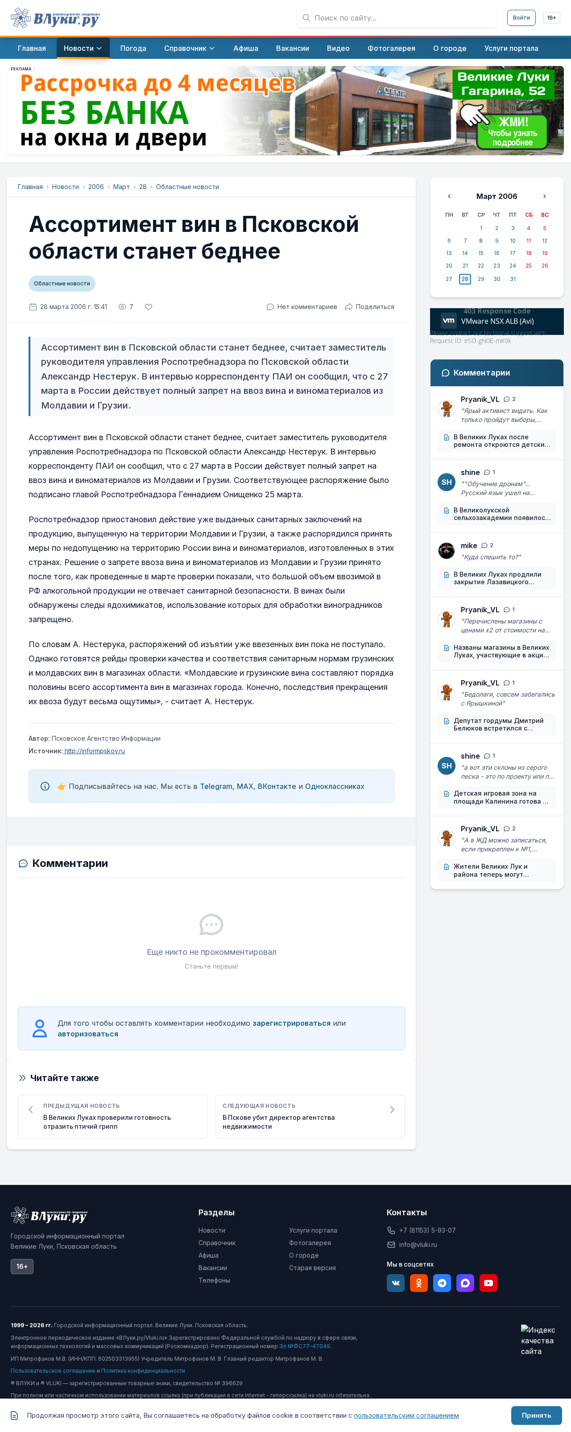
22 (481, 265)
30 (497, 279)
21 (465, 265)
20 (449, 265)
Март (121, 186)
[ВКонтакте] (396, 1283)
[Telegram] (442, 1283)
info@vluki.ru (418, 1244)
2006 (96, 186)
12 (544, 240)
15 (481, 253)
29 (481, 279)
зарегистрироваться (291, 1023)
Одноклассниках (334, 786)
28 (143, 186)
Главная (30, 186)
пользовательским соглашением (406, 1415)
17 (513, 253)
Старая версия (312, 1267)
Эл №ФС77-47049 (304, 1346)
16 (497, 253)
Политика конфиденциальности (143, 1370)
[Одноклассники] (419, 1283)
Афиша (209, 1255)
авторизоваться (88, 1033)
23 (496, 265)
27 (449, 279)
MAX (245, 786)
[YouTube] (488, 1283)
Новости (65, 186)
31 (513, 279)
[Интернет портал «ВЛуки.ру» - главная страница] (55, 18)
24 (512, 265)
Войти (521, 17)
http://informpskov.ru (94, 751)
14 (465, 253)
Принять (536, 1415)
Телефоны (214, 1280)
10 (513, 240)
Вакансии (213, 1267)
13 (449, 253)
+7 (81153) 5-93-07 (427, 1230)
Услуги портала (313, 1230)
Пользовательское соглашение (53, 1370)
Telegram (216, 786)
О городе (304, 1255)
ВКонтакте (277, 786)
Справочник (217, 1242)
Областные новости (187, 186)
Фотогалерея (310, 1242)
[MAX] (465, 1283)
